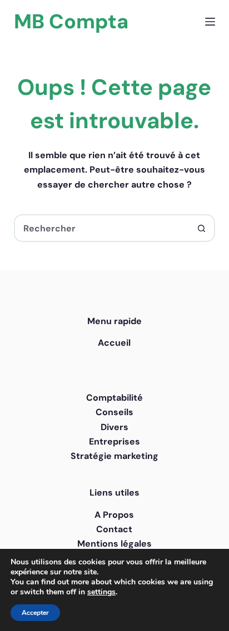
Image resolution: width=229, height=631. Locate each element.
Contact (114, 529)
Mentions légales (114, 543)
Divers (114, 427)
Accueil (114, 343)
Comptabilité (114, 397)
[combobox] (102, 228)
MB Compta (71, 21)
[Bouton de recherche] (201, 228)
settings (101, 592)
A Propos (114, 515)
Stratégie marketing (114, 456)
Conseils (114, 412)
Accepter (35, 612)
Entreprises (114, 441)
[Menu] (210, 22)
